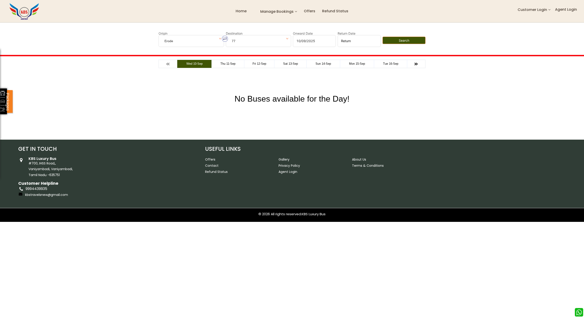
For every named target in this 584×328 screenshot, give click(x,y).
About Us (359, 159)
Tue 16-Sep (390, 63)
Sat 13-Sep (290, 63)
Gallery (284, 159)
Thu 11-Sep (227, 63)
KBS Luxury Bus (314, 214)
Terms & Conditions (368, 165)
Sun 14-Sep (323, 63)
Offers (309, 11)
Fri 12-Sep (259, 63)
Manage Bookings (277, 11)
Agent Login (566, 9)
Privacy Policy (289, 165)
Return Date (346, 33)
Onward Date (303, 33)
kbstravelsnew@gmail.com (46, 194)
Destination (234, 33)
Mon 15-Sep (357, 63)
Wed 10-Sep (194, 63)
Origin (163, 33)
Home (241, 11)
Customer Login (532, 9)
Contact (212, 165)
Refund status (335, 11)
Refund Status (216, 171)
